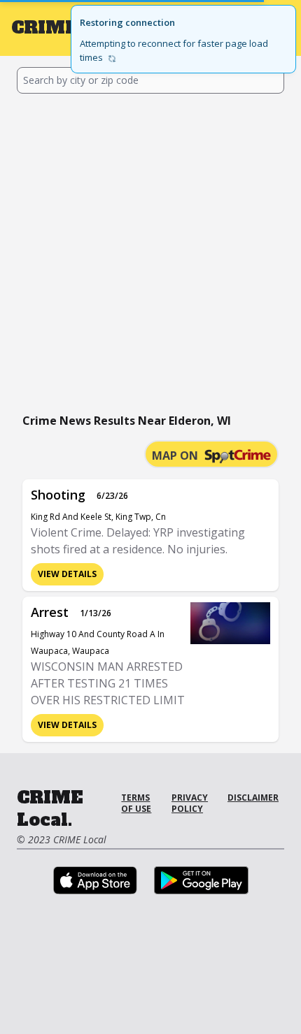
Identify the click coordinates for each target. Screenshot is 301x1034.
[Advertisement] (150, 251)
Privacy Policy (190, 803)
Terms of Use (136, 803)
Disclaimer (253, 797)
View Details (67, 574)
